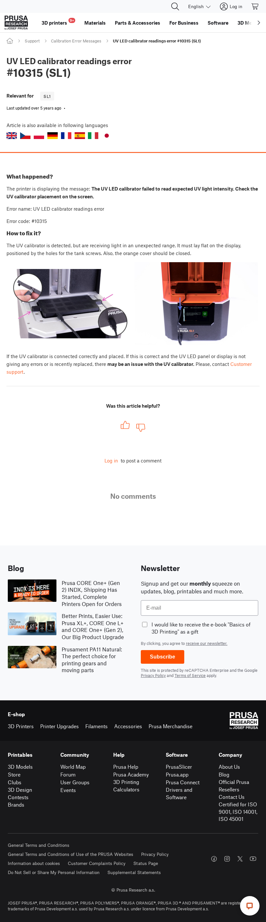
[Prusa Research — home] (16, 22)
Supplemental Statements (134, 872)
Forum (68, 774)
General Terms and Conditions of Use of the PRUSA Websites (70, 854)
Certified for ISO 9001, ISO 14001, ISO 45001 (238, 811)
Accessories (128, 726)
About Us (229, 767)
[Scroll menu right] (259, 22)
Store (14, 774)
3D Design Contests (20, 793)
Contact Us (232, 797)
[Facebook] (214, 859)
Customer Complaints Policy (97, 863)
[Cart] (255, 6)
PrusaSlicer (179, 767)
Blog (224, 774)
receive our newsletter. (206, 643)
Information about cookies (34, 863)
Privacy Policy (153, 675)
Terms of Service (190, 675)
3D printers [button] (58, 22)
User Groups (75, 782)
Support (32, 40)
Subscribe (162, 656)
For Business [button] (184, 23)
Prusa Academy (131, 774)
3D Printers (21, 726)
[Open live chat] (250, 906)
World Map (73, 767)
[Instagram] (227, 859)
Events (68, 790)
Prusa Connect (183, 782)
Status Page (145, 863)
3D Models (20, 767)
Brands (16, 804)
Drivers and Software (179, 793)
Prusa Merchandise (170, 726)
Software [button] (218, 23)
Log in (111, 460)
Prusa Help (125, 767)
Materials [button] (95, 23)
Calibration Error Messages (76, 40)
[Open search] (175, 6)
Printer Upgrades (59, 726)
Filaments (96, 726)
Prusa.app (177, 774)
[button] (11, 135)
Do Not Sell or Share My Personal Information (54, 872)
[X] (240, 859)
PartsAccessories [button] (137, 23)
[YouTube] (253, 859)
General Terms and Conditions (38, 845)
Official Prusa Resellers (234, 785)
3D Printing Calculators (126, 785)
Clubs (14, 782)
